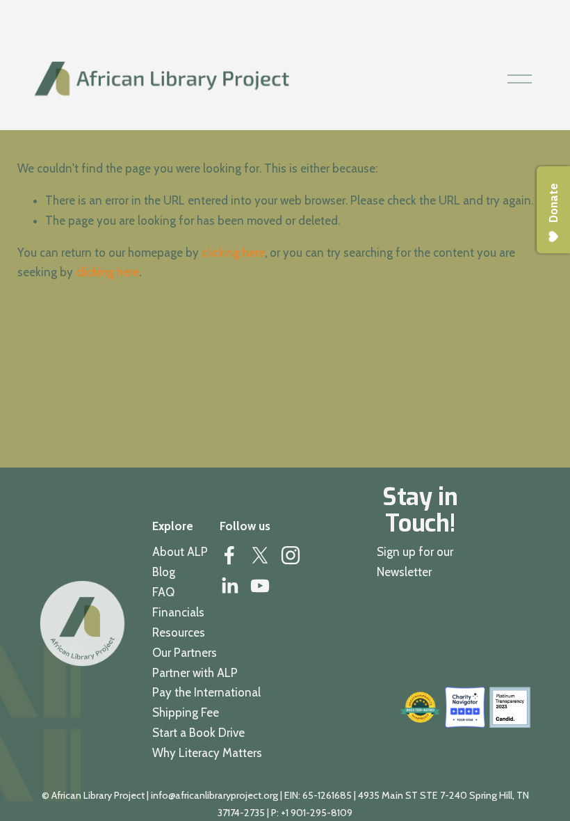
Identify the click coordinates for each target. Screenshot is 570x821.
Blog (163, 572)
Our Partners (184, 653)
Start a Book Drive (198, 733)
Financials (178, 612)
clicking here (233, 253)
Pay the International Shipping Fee (206, 702)
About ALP (180, 552)
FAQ (163, 592)
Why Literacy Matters (207, 753)
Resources (178, 632)
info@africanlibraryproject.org (214, 795)
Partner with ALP (195, 673)
